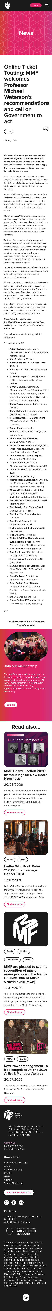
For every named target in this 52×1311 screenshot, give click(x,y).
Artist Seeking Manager (16, 1162)
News (22, 859)
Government (12, 959)
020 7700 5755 (13, 1146)
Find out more (15, 812)
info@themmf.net (15, 1149)
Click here (13, 621)
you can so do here (35, 322)
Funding (24, 951)
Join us (11, 705)
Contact (8, 1179)
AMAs (9, 1059)
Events (10, 859)
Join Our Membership (18, 1192)
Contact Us (9, 1142)
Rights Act (18, 222)
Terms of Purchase (13, 1183)
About (7, 1166)
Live (9, 131)
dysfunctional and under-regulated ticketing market (25, 157)
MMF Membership (13, 1169)
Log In (36, 5)
